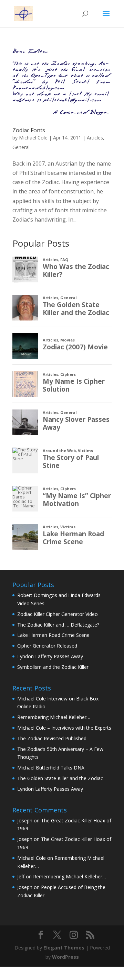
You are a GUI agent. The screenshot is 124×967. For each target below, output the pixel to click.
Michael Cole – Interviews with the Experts (64, 727)
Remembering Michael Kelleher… (53, 717)
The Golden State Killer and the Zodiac (60, 778)
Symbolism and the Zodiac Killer (53, 667)
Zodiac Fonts (28, 130)
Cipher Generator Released (47, 645)
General (21, 147)
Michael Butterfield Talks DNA (50, 767)
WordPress (65, 957)
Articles (95, 137)
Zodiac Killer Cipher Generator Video (57, 614)
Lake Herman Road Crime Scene (53, 635)
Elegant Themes (63, 947)
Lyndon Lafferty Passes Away (50, 656)
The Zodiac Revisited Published (51, 738)
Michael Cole (33, 137)
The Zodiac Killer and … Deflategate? (58, 624)
